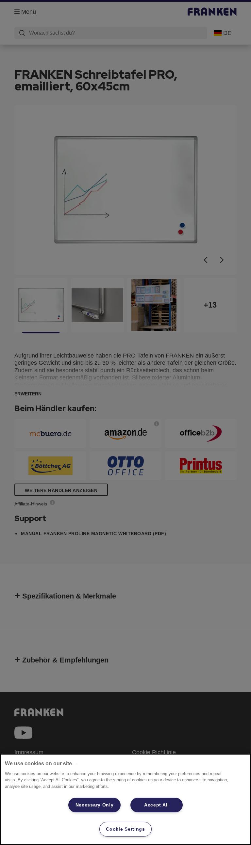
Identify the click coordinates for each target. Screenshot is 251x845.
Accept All (156, 804)
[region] (125, 799)
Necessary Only (94, 804)
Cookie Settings (125, 829)
